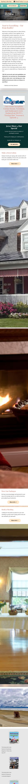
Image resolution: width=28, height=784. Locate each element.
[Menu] (2, 6)
